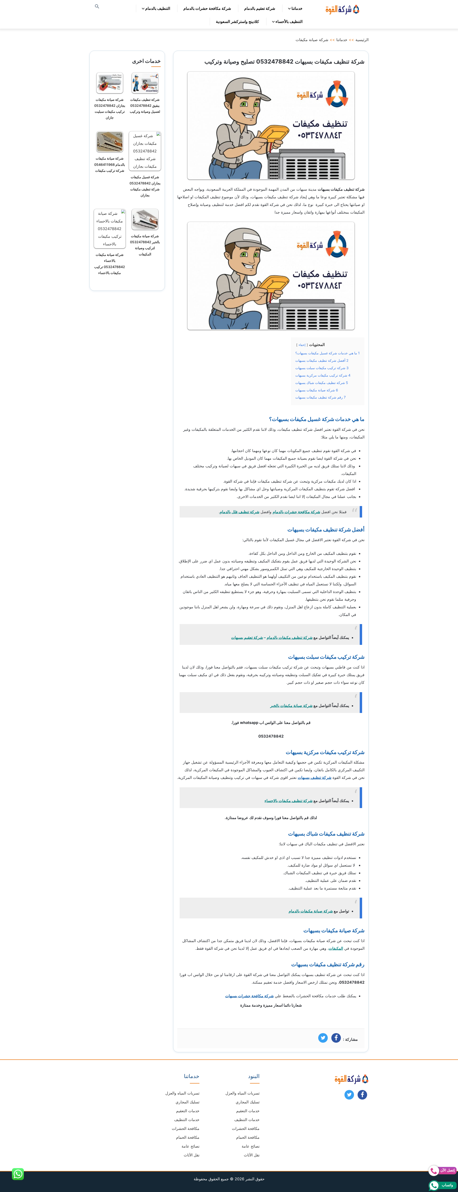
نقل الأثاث (252, 1155)
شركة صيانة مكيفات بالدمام (311, 911)
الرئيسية (362, 39)
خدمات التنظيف (247, 1119)
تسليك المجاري (248, 1102)
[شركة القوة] (342, 9)
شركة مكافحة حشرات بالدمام (207, 8)
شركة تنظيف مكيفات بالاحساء (288, 800)
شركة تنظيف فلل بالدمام (239, 511)
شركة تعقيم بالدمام (259, 8)
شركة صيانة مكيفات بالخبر (291, 705)
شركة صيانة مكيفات (312, 39)
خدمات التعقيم (248, 1110)
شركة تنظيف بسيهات (314, 777)
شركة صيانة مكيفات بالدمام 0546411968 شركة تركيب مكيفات (109, 164)
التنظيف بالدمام (157, 8)
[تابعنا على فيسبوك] (362, 1096)
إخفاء (302, 345)
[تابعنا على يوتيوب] (349, 1096)
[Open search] (97, 7)
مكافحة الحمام (248, 1137)
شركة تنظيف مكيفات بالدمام (289, 637)
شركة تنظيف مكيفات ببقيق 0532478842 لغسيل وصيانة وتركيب (145, 105)
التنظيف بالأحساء (289, 21)
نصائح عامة (251, 1146)
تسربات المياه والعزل (242, 1093)
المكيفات (336, 948)
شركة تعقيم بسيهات (247, 637)
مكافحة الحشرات (246, 1128)
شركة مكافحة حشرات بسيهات (249, 995)
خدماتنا (296, 8)
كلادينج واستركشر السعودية (237, 21)
